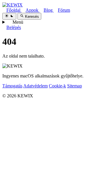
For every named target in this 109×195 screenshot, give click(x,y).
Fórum (64, 10)
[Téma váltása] (9, 16)
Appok (33, 10)
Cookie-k (57, 85)
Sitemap (74, 85)
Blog (49, 10)
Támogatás (12, 85)
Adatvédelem (35, 85)
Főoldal (14, 10)
